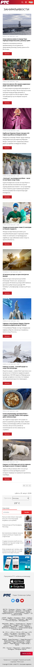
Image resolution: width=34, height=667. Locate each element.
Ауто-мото (29, 619)
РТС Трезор (22, 635)
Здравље (6, 626)
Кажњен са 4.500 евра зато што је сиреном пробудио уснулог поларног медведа (17, 465)
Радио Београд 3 (9, 641)
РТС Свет (25, 632)
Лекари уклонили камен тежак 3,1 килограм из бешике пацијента (17, 228)
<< (24, 485)
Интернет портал (21, 649)
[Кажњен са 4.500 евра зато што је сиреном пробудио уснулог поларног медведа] (17, 449)
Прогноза (7, 498)
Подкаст (26, 613)
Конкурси (11, 649)
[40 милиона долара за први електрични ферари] (17, 259)
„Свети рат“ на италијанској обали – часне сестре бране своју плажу (16, 179)
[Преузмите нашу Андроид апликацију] (17, 586)
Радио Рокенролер (18, 642)
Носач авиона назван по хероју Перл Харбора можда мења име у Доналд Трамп (16, 40)
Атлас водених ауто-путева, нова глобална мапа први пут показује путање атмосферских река (12, 550)
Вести (5, 609)
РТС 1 (7, 632)
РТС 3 (18, 632)
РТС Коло (14, 635)
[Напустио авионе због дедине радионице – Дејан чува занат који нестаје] (17, 69)
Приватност (7, 660)
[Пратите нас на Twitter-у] (13, 600)
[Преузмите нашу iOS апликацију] (17, 581)
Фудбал (10, 618)
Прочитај (7, 53)
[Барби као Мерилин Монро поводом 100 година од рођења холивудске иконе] (17, 118)
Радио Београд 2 (26, 639)
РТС (4, 648)
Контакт (9, 648)
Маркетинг (16, 648)
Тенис (23, 618)
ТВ (3, 632)
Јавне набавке (26, 648)
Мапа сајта (26, 653)
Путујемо (16, 625)
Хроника (11, 611)
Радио (4, 639)
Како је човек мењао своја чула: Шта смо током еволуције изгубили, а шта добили (12, 518)
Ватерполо (13, 619)
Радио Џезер (25, 643)
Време (28, 612)
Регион (18, 609)
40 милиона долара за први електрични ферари (16, 275)
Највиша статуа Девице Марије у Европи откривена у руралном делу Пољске (16, 324)
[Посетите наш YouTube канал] (22, 600)
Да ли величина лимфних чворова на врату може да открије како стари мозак (12, 534)
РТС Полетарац (20, 636)
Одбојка (29, 618)
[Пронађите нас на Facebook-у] (17, 600)
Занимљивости (20, 624)
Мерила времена (8, 612)
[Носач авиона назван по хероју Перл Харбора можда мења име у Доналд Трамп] (17, 24)
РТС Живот (22, 633)
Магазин (5, 624)
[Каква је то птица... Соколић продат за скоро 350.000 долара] (17, 352)
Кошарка (17, 618)
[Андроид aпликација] (17, 563)
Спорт (4, 618)
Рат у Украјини (19, 612)
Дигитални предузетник (9, 628)
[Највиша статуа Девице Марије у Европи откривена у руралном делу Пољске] (17, 308)
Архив (17, 645)
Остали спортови (11, 620)
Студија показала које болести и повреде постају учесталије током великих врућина (12, 542)
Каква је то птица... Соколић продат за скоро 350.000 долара (15, 367)
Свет (24, 609)
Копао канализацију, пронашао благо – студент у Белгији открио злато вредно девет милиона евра (15, 415)
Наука (21, 626)
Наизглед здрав (17, 629)
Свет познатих (25, 625)
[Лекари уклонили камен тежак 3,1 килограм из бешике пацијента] (17, 212)
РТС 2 (13, 632)
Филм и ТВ (14, 626)
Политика (12, 609)
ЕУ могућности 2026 (22, 614)
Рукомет (5, 619)
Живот (12, 624)
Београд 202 (21, 641)
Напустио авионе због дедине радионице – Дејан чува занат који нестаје (17, 85)
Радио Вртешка (15, 643)
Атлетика (21, 619)
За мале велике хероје (25, 628)
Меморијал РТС (23, 620)
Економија (26, 611)
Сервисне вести (7, 613)
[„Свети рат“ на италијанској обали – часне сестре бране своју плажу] (17, 163)
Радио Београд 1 (13, 639)
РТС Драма (13, 633)
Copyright (15, 660)
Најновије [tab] (5, 508)
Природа (27, 626)
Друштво (19, 611)
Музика (29, 624)
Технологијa (7, 625)
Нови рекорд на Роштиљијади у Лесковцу (12, 526)
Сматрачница (18, 613)
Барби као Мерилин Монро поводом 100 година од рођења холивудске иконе (16, 134)
